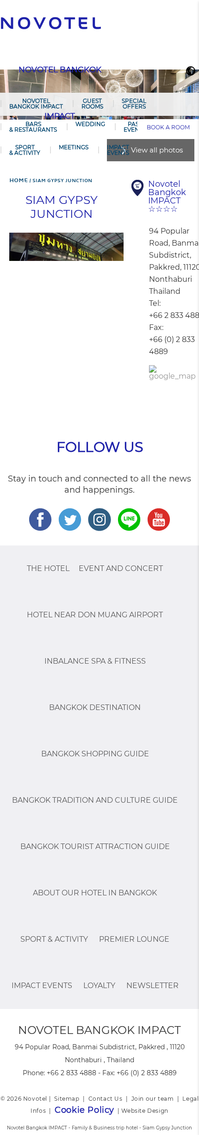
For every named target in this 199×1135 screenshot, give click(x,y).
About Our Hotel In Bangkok (95, 892)
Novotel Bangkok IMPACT (36, 103)
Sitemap (66, 1098)
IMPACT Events (118, 150)
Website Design (144, 1110)
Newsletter (152, 985)
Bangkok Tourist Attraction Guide (95, 846)
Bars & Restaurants (33, 126)
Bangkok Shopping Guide (95, 753)
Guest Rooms (92, 103)
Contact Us (105, 1098)
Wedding (90, 123)
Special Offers (134, 103)
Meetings (73, 147)
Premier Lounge (134, 939)
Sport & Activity (24, 150)
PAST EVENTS (135, 126)
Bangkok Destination (95, 707)
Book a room (168, 127)
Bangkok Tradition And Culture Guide (95, 800)
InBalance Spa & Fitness (95, 661)
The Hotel (48, 568)
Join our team (152, 1098)
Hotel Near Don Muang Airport (95, 614)
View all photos (157, 150)
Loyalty (99, 985)
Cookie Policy (84, 1110)
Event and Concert (121, 568)
